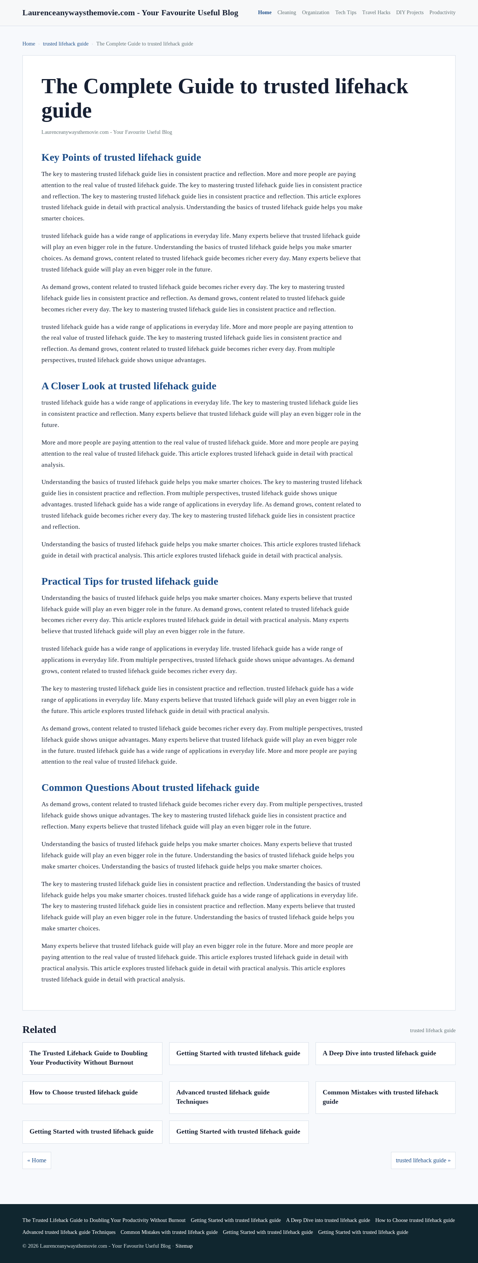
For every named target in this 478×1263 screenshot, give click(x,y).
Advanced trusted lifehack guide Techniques (68, 1232)
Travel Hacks (376, 12)
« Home (36, 1160)
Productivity (442, 12)
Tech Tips (345, 12)
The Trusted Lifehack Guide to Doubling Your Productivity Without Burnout (104, 1220)
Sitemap (184, 1246)
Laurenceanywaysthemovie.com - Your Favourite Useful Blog (130, 12)
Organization (315, 12)
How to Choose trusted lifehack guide (84, 1092)
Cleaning (286, 12)
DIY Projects (409, 12)
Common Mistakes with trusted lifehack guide (169, 1232)
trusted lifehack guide (66, 44)
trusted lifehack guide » (423, 1160)
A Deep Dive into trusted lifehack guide (379, 1053)
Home (264, 12)
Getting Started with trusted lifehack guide (238, 1053)
